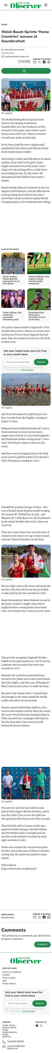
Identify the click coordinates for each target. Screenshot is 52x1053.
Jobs (4, 980)
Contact (6, 974)
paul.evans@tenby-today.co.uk (16, 1047)
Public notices (9, 983)
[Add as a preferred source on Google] (24, 61)
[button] (5, 5)
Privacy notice (27, 370)
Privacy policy (8, 977)
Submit (41, 362)
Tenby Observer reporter (14, 50)
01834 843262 (17, 1041)
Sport (4, 24)
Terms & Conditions (11, 972)
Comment (42, 944)
